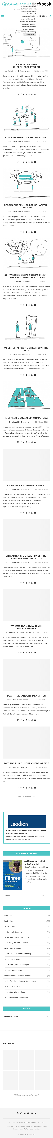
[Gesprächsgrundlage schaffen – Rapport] (26, 184)
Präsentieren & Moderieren (28, 997)
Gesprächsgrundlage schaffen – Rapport (26, 206)
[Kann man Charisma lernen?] (26, 465)
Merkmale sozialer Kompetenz (26, 418)
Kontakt (41, 1122)
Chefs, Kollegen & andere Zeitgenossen (28, 981)
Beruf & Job (28, 926)
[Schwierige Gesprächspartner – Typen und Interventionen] (26, 254)
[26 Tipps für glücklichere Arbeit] (26, 743)
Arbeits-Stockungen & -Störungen (28, 954)
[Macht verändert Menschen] (26, 675)
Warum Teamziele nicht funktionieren (26, 627)
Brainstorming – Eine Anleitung (26, 137)
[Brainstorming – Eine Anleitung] (26, 117)
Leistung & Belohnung (27, 948)
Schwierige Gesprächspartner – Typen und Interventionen (26, 276)
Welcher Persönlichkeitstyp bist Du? (26, 349)
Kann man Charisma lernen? (26, 485)
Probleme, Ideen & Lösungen (28, 965)
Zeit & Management (28, 970)
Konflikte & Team (28, 986)
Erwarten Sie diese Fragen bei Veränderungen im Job (26, 557)
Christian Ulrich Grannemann (19, 71)
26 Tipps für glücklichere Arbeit (26, 763)
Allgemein (27, 915)
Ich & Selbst (27, 921)
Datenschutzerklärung (27, 1122)
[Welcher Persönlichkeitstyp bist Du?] (26, 327)
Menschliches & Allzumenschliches (27, 975)
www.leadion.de (23, 839)
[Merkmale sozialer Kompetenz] (26, 397)
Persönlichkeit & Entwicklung (28, 937)
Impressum (13, 1122)
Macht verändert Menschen (26, 696)
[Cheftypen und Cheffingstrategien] (26, 44)
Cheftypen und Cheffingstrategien (26, 65)
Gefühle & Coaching (28, 932)
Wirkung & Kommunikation (28, 943)
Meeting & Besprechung (28, 992)
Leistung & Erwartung (28, 959)
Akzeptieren (29, 34)
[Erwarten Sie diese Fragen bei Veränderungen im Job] (26, 535)
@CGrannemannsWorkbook (26, 1095)
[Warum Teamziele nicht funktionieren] (26, 605)
